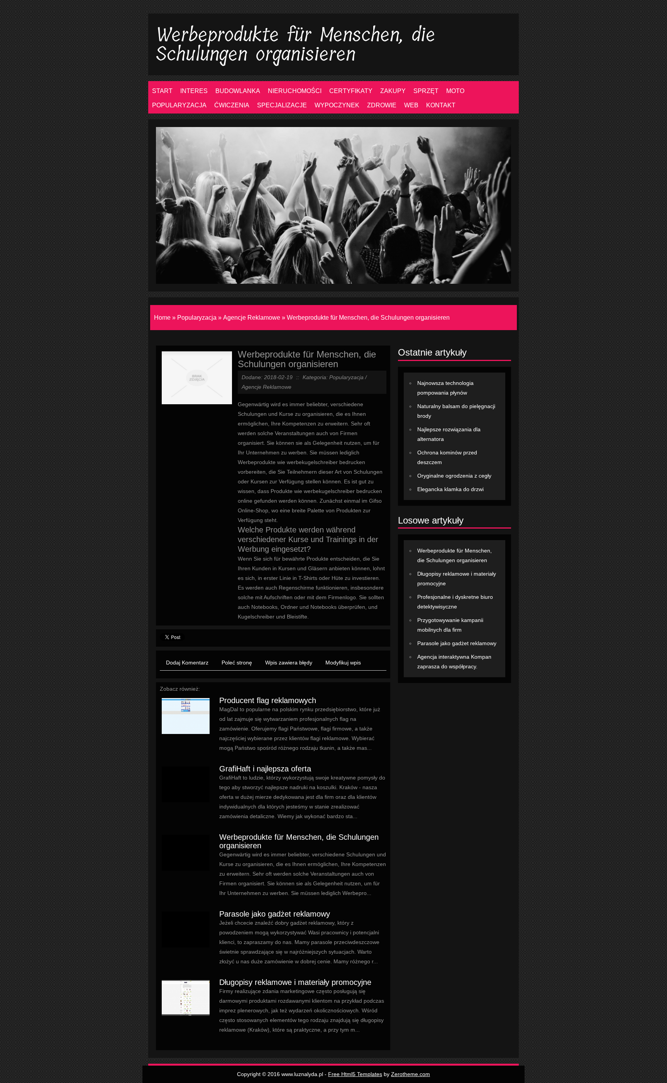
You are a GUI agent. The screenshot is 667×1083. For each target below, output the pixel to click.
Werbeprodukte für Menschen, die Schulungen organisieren (368, 317)
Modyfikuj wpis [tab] (343, 662)
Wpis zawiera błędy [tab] (288, 662)
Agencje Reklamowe (251, 317)
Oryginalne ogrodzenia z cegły (454, 476)
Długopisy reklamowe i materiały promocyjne (295, 982)
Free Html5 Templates (355, 1074)
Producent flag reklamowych (267, 700)
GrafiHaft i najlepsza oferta (265, 768)
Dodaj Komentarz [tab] (187, 662)
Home (162, 317)
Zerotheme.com (410, 1074)
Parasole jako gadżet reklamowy (274, 914)
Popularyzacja (197, 317)
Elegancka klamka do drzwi (450, 489)
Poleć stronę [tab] (237, 662)
